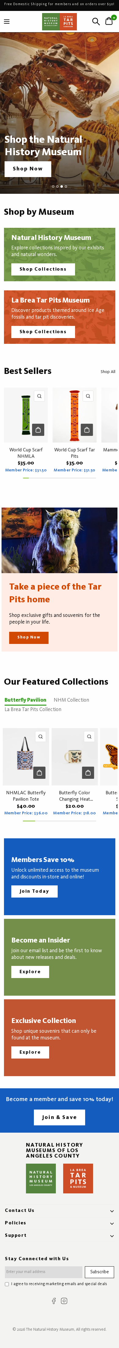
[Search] (96, 21)
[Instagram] (64, 1301)
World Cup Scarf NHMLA (25, 453)
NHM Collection (71, 700)
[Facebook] (54, 1301)
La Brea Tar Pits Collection (33, 709)
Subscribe (99, 1272)
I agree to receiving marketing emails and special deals (59, 1284)
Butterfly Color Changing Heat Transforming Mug (75, 797)
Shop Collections (43, 269)
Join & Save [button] (59, 1117)
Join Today (34, 891)
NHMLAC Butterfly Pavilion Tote (26, 796)
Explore (30, 972)
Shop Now (28, 637)
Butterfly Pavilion (25, 700)
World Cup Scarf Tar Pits (74, 453)
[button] (28, 169)
